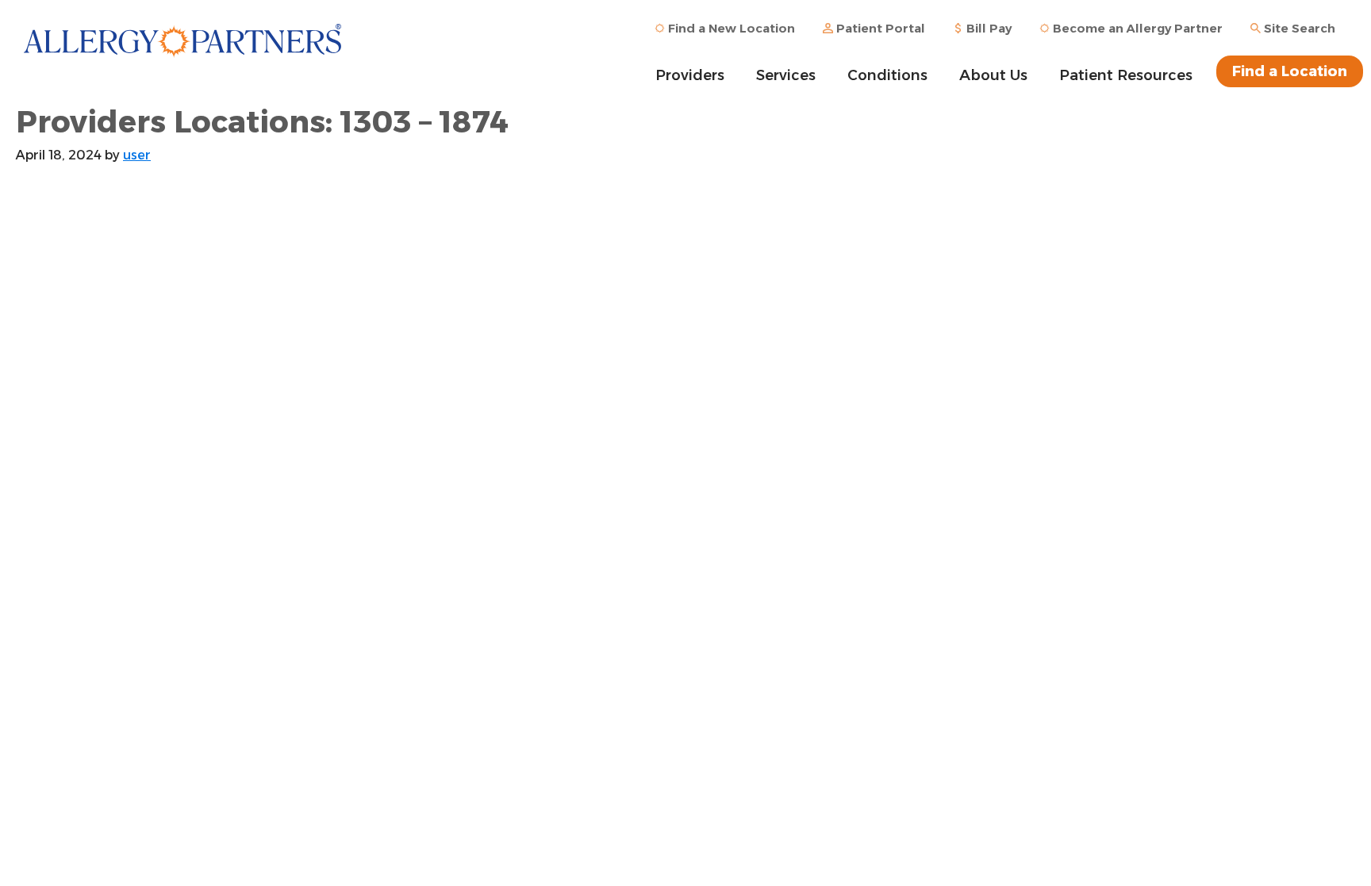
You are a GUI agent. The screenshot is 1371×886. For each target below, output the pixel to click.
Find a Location (1289, 71)
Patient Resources (1125, 75)
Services (786, 75)
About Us (993, 75)
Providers (689, 75)
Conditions (887, 75)
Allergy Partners (182, 51)
